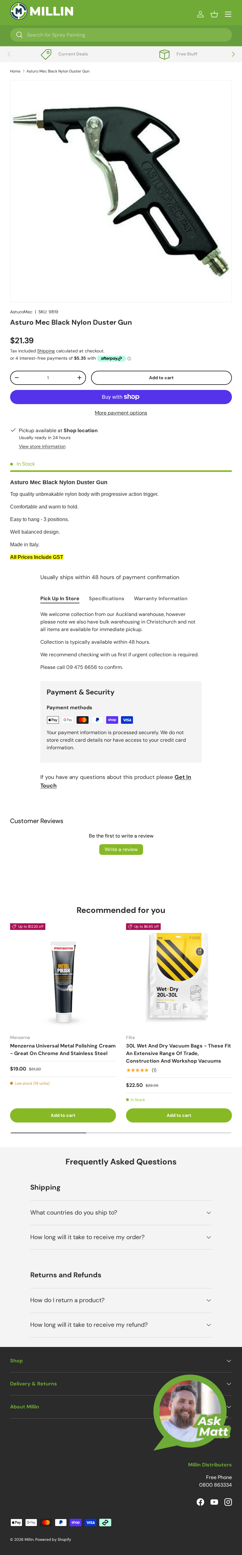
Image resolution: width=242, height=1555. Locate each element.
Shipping (46, 351)
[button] (214, 14)
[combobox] (121, 35)
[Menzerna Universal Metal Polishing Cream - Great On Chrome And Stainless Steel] (63, 976)
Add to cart (161, 377)
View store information (42, 446)
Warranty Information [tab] (160, 598)
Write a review (121, 849)
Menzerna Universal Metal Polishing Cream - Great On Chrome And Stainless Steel (63, 1049)
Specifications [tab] (106, 598)
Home (15, 71)
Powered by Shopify (53, 1539)
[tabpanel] (121, 641)
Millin (29, 1539)
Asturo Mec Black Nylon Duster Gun (57, 71)
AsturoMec (21, 312)
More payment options (121, 412)
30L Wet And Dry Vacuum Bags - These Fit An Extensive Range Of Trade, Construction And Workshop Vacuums (178, 1053)
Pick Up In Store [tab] (59, 598)
